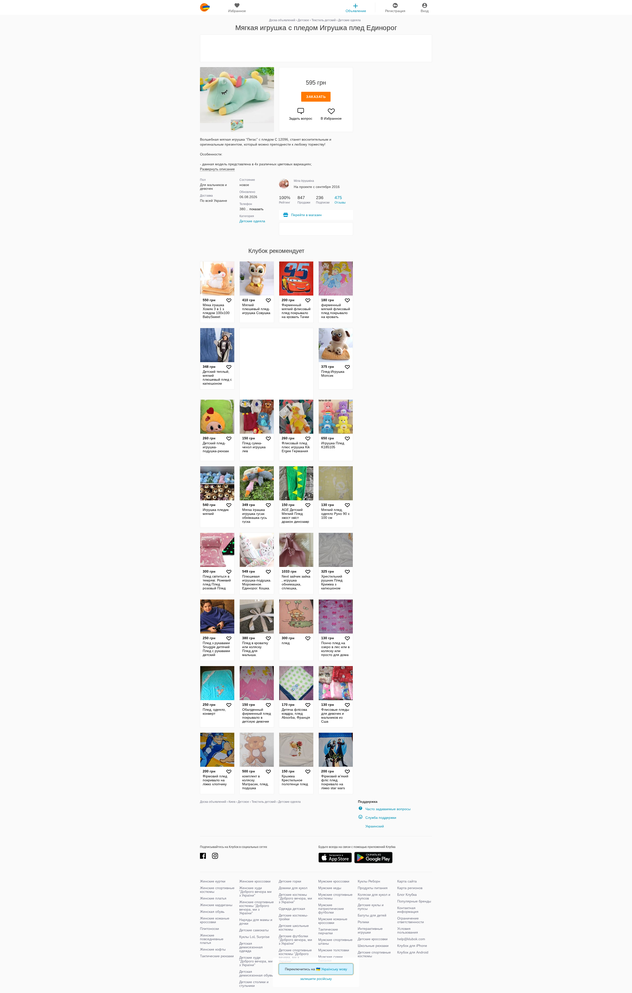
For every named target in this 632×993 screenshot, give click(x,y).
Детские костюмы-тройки (293, 917)
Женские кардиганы (216, 905)
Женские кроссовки (255, 881)
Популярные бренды (414, 901)
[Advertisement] (316, 48)
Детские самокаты (254, 930)
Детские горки (290, 881)
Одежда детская (292, 909)
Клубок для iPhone (412, 946)
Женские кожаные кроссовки (214, 920)
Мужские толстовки (333, 950)
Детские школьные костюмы (294, 927)
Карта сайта (407, 881)
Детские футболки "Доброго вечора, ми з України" (295, 939)
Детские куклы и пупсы (371, 907)
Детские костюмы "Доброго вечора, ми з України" (295, 898)
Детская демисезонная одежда (251, 947)
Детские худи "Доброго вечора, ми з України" (256, 961)
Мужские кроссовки (333, 881)
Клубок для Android (412, 952)
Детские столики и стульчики (254, 984)
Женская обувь (212, 912)
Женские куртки (212, 881)
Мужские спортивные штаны (335, 941)
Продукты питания (373, 888)
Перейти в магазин (306, 215)
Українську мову (334, 969)
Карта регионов (409, 888)
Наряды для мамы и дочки (255, 921)
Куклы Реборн (369, 881)
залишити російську (316, 979)
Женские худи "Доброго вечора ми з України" (255, 891)
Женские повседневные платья (211, 939)
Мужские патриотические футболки (331, 908)
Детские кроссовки (373, 939)
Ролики (363, 922)
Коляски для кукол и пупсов (374, 896)
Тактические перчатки (328, 931)
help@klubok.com (411, 939)
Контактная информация (407, 910)
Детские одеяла (252, 221)
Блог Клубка (407, 895)
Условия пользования (407, 930)
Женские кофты (213, 949)
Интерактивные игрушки (370, 930)
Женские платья (213, 898)
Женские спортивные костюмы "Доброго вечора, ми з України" (256, 907)
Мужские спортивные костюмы (335, 896)
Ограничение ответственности (410, 920)
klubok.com (205, 7)
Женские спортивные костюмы (217, 890)
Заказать (316, 97)
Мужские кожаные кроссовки (332, 921)
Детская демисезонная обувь (256, 973)
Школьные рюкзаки (373, 946)
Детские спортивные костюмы (374, 954)
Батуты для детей (372, 915)
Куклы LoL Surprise (254, 937)
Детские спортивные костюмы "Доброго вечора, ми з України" (295, 955)
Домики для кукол (293, 888)
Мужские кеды (329, 888)
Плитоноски (209, 929)
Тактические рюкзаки (217, 956)
